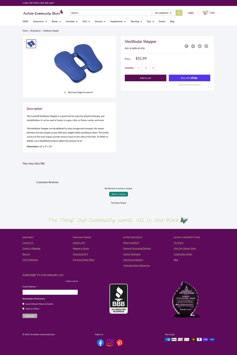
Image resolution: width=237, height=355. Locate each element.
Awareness (38, 21)
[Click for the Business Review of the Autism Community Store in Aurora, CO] (118, 293)
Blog (172, 21)
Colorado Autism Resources (136, 265)
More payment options (190, 84)
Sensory (98, 21)
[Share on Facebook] (186, 46)
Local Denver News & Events (39, 303)
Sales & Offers (32, 308)
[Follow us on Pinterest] (119, 342)
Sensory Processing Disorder (137, 248)
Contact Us (27, 242)
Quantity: (129, 67)
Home (25, 31)
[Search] (179, 13)
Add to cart (145, 78)
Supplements (116, 21)
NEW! (25, 21)
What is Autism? (131, 242)
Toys (149, 21)
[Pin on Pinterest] (193, 46)
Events (162, 21)
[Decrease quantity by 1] (139, 68)
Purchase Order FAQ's (83, 259)
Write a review (119, 194)
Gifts (84, 21)
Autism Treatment (131, 254)
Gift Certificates (30, 259)
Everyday (70, 21)
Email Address (30, 287)
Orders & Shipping (31, 248)
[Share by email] (206, 46)
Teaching (135, 21)
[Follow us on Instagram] (110, 342)
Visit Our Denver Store (185, 248)
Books (55, 21)
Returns (26, 254)
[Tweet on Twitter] (200, 46)
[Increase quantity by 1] (153, 68)
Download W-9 (80, 254)
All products (35, 31)
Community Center (183, 254)
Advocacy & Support (133, 259)
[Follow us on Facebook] (100, 342)
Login (191, 12)
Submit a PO (79, 242)
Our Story (178, 242)
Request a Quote (81, 248)
